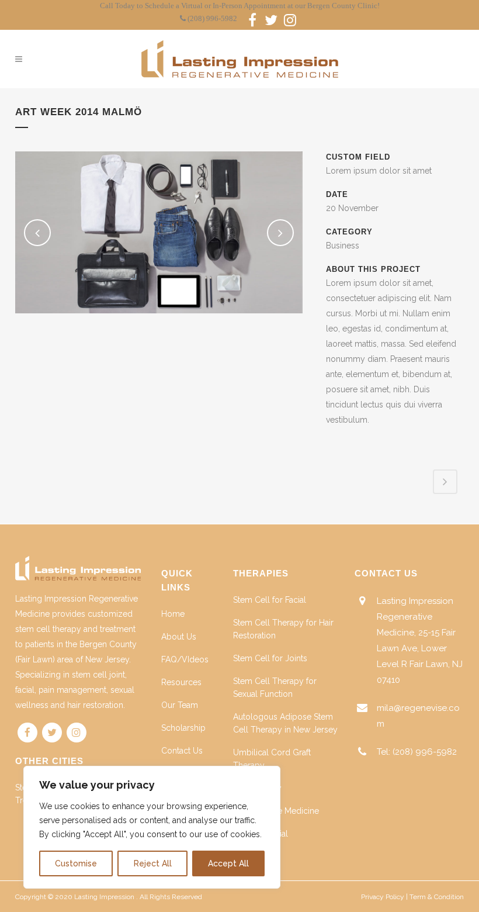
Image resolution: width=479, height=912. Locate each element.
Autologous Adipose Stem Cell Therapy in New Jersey (285, 723)
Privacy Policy (382, 897)
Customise (76, 863)
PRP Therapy (257, 788)
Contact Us (182, 750)
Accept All (228, 863)
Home (173, 614)
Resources (181, 682)
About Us (178, 636)
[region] (151, 827)
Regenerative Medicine (276, 811)
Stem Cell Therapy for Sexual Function (275, 687)
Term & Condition (436, 897)
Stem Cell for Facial (269, 599)
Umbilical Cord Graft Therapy (272, 759)
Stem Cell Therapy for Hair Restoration (283, 629)
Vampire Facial (260, 833)
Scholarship (183, 728)
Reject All (153, 863)
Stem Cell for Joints (270, 658)
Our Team (179, 705)
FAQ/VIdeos (185, 659)
